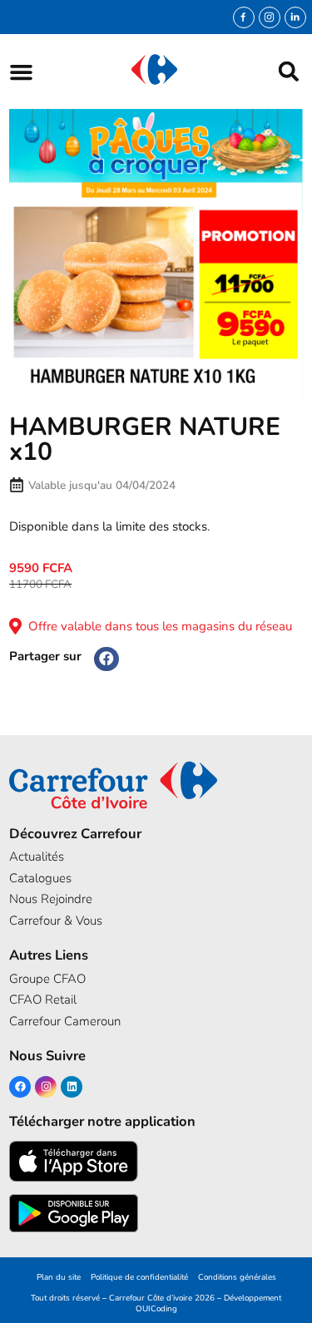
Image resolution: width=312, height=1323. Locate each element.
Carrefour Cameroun (65, 1021)
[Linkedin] (71, 1087)
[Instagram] (269, 17)
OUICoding (156, 1308)
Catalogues (40, 878)
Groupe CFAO (47, 978)
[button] (21, 72)
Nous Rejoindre (50, 899)
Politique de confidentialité (139, 1276)
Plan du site (59, 1276)
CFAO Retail (43, 999)
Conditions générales (237, 1276)
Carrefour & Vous (55, 920)
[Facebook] (20, 1087)
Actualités (36, 856)
